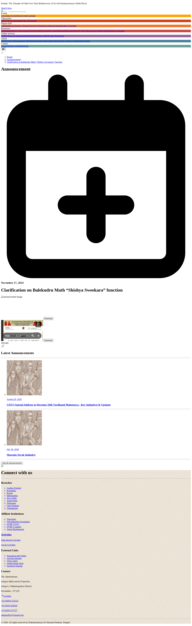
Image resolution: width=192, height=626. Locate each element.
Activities (86, 41)
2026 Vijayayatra (8, 21)
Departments (6, 46)
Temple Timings (22, 26)
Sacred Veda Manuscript (85, 31)
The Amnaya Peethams (71, 41)
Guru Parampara (15, 41)
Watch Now (6, 8)
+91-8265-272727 (9, 610)
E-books (53, 31)
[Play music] (3, 49)
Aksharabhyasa (8, 26)
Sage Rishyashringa (52, 41)
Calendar (31, 16)
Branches (24, 46)
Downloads (45, 31)
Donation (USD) (40, 36)
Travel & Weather (37, 26)
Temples (56, 26)
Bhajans (61, 31)
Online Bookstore (56, 36)
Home (9, 57)
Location (16, 46)
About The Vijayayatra (26, 21)
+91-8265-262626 (9, 605)
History (4, 41)
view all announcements (12, 463)
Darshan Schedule (68, 26)
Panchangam (34, 31)
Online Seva (6, 36)
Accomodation (18, 36)
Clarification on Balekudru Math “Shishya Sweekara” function (34, 62)
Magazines (69, 31)
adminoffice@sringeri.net (12, 615)
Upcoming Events (9, 16)
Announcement (13, 59)
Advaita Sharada (103, 31)
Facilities (49, 26)
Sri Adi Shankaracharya (32, 41)
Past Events (22, 16)
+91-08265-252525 (9, 601)
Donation (29, 36)
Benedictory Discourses (17, 31)
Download (48, 318)
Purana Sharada (117, 31)
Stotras (4, 31)
